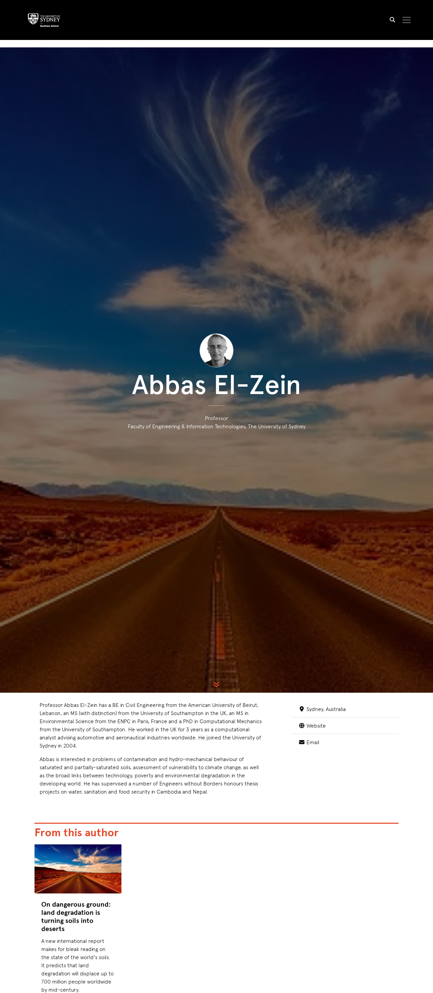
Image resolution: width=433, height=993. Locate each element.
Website (315, 725)
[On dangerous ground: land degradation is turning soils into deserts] (78, 868)
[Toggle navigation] (407, 20)
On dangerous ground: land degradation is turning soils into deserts (76, 916)
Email (312, 742)
